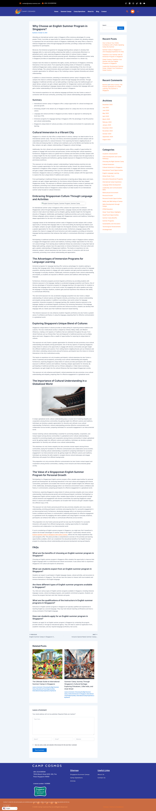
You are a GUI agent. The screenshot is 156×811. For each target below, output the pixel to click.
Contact (104, 11)
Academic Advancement (110, 154)
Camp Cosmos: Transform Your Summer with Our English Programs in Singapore (112, 61)
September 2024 (108, 136)
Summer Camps (66, 11)
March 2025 (106, 119)
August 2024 (106, 139)
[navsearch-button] (127, 11)
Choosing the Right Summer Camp (113, 161)
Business (105, 84)
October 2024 (107, 134)
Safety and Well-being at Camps (112, 201)
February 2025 (107, 122)
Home (56, 11)
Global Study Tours (108, 176)
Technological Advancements (112, 226)
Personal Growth (108, 195)
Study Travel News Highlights (112, 212)
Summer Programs (108, 221)
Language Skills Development (112, 185)
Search (104, 25)
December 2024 (108, 128)
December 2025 (108, 104)
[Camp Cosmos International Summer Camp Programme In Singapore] (25, 11)
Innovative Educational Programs (113, 179)
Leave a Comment (37, 687)
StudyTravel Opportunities (111, 215)
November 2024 (108, 131)
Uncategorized (107, 229)
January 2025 (107, 125)
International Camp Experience (41, 690)
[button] (9, 808)
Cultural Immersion (108, 164)
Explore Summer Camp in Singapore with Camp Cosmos (49, 534)
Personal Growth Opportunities (112, 198)
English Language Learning (111, 173)
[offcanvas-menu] (138, 11)
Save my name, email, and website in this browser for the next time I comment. (56, 745)
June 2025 (106, 110)
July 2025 (106, 107)
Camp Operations (79, 11)
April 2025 (106, 116)
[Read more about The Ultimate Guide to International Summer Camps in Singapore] (47, 664)
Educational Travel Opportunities (45, 689)
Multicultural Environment (110, 192)
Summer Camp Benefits (110, 218)
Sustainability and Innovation (111, 223)
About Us (91, 11)
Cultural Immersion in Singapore (77, 693)
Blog (97, 11)
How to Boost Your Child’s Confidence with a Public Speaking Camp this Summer (113, 45)
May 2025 (106, 113)
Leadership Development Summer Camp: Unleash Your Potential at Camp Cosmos (113, 68)
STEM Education (108, 209)
